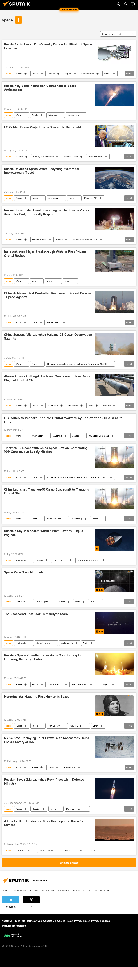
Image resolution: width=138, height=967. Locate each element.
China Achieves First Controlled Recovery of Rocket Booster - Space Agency (47, 295)
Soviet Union (76, 725)
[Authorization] (118, 4)
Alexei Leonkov (95, 156)
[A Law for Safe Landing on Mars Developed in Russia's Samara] (114, 830)
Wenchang (77, 518)
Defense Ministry (74, 808)
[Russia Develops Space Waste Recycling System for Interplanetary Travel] (114, 178)
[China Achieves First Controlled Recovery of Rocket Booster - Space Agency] (114, 302)
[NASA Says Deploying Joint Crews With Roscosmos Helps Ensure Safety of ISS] (114, 747)
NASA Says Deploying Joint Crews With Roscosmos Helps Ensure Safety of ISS (46, 740)
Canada (75, 435)
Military (19, 156)
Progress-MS (90, 198)
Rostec (51, 73)
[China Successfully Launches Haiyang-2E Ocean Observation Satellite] (114, 344)
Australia (57, 435)
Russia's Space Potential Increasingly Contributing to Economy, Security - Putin (42, 657)
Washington (37, 435)
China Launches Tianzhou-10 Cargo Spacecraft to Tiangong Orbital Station (46, 491)
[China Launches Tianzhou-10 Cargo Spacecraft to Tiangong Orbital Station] (114, 498)
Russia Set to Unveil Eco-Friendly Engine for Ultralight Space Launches (48, 46)
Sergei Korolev (43, 643)
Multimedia (21, 560)
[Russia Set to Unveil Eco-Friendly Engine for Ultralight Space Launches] (114, 53)
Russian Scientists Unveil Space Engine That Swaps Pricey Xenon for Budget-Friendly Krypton (46, 212)
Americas (20, 890)
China (34, 322)
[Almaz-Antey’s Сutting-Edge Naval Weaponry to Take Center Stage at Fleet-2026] (114, 385)
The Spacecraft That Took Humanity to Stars (36, 614)
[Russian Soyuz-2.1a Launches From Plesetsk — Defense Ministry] (114, 788)
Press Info (19, 920)
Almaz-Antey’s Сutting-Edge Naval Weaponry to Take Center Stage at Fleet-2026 (48, 378)
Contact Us (49, 920)
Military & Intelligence (43, 156)
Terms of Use (34, 920)
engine (68, 73)
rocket (107, 73)
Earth (85, 643)
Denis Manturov (80, 684)
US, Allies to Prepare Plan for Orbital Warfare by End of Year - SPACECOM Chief (63, 420)
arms (90, 405)
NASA (51, 767)
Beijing (95, 518)
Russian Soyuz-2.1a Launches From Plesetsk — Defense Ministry (44, 781)
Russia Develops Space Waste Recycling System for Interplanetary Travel (41, 171)
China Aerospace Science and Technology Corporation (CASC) (77, 364)
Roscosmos (73, 115)
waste (71, 198)
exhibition (53, 405)
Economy (48, 890)
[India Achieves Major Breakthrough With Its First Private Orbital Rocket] (114, 261)
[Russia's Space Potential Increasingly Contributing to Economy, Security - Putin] (114, 664)
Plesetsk (36, 808)
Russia (19, 73)
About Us (7, 920)
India (34, 281)
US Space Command (99, 435)
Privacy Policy (82, 920)
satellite (107, 405)
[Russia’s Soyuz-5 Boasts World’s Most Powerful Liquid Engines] (114, 540)
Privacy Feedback (101, 920)
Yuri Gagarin (42, 601)
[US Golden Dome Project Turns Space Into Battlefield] (114, 136)
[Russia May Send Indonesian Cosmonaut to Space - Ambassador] (114, 95)
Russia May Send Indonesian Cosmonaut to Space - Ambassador (41, 88)
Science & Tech (71, 156)
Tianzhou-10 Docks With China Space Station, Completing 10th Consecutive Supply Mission (46, 450)
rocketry (50, 281)
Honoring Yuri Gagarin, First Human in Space (36, 697)
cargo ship (53, 198)
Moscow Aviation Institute (85, 239)
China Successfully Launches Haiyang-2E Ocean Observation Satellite (48, 337)
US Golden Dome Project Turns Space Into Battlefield (42, 127)
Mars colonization (88, 850)
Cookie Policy (65, 920)
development (87, 73)
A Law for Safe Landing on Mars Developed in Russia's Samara (43, 823)
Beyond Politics (23, 850)
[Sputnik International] (17, 7)
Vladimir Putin (55, 684)
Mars (77, 601)
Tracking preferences (14, 925)
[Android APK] (13, 936)
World (19, 115)
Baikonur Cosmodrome (88, 560)
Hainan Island (53, 322)
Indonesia (52, 115)
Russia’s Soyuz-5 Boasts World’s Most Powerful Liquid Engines (43, 533)
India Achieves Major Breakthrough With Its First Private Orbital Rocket (45, 254)
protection (73, 405)
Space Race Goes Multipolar (24, 572)
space (7, 20)
